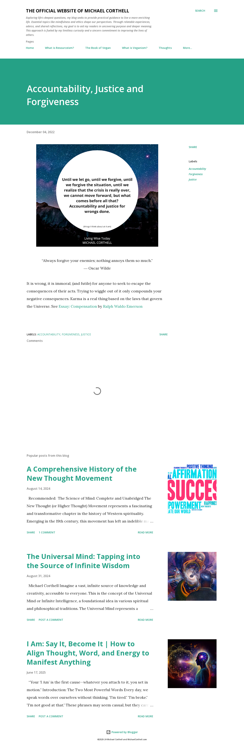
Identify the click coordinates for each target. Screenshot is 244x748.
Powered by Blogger (124, 732)
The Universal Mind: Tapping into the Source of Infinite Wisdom (83, 561)
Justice (193, 179)
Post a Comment (51, 620)
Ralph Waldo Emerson (123, 306)
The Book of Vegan (98, 48)
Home (30, 48)
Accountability (197, 169)
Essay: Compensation (78, 306)
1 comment (47, 532)
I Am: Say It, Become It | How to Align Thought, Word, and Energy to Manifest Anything (88, 653)
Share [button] (193, 147)
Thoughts (165, 48)
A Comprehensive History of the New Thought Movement (82, 473)
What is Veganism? (134, 48)
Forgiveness (196, 174)
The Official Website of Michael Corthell (77, 10)
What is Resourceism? (59, 48)
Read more (145, 532)
